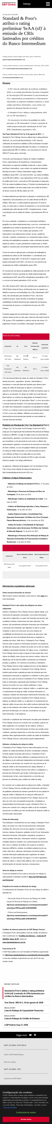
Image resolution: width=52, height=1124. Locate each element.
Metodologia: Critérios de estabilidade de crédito (25, 499)
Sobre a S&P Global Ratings (13, 1054)
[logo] (9, 3)
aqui (42, 596)
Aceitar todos (26, 1119)
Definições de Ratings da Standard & (24, 484)
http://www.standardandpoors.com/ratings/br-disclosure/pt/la (27, 955)
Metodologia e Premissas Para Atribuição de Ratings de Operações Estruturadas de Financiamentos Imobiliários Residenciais (27, 539)
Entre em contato (10, 1062)
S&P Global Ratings (15, 1045)
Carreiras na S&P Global (12, 1078)
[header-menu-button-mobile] (48, 4)
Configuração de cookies (26, 1112)
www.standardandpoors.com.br (14, 942)
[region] (26, 1104)
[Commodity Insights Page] (31, 1035)
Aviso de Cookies (10, 1107)
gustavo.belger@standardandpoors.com (14, 59)
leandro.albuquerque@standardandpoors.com (19, 68)
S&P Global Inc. (13, 1069)
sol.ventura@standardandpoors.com (13, 77)
